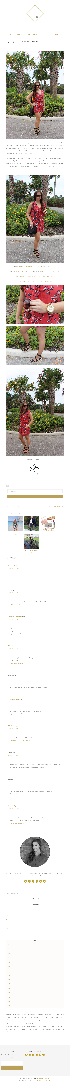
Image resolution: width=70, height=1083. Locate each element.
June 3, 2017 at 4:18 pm (13, 619)
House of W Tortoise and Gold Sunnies (50, 271)
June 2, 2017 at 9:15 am (13, 808)
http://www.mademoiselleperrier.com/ (20, 740)
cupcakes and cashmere (16, 45)
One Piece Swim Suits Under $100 (15, 533)
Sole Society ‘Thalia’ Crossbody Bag (22, 271)
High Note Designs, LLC (43, 1078)
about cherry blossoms (36, 143)
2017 (9, 984)
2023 (9, 958)
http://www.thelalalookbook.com (18, 714)
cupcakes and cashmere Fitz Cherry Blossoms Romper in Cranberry (36, 266)
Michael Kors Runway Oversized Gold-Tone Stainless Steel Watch (37, 276)
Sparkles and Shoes (35, 14)
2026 (9, 944)
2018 (9, 979)
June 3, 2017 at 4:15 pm (13, 648)
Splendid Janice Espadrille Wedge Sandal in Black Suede (38, 281)
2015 (9, 992)
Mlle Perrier (11, 726)
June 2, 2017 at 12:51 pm (14, 755)
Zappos (8, 936)
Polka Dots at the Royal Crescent (31, 551)
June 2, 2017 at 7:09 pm (13, 728)
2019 (9, 975)
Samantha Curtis (12, 566)
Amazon (8, 907)
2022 (9, 962)
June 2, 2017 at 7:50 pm (13, 702)
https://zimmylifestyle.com (17, 634)
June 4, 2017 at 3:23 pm (13, 592)
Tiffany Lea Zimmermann (15, 616)
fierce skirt (47, 161)
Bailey (10, 590)
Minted (8, 919)
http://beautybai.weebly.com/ (17, 604)
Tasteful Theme (34, 1080)
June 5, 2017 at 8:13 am (13, 568)
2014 (9, 997)
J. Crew (8, 916)
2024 (9, 953)
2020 (9, 971)
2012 (9, 1006)
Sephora (8, 924)
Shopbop (33, 45)
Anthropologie (9, 912)
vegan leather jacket (23, 161)
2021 (9, 966)
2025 (9, 949)
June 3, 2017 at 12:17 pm (14, 678)
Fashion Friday (26, 45)
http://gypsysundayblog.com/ (18, 823)
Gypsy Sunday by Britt (14, 806)
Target (7, 928)
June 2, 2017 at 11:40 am (14, 782)
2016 (9, 988)
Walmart (8, 932)
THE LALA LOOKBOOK (14, 699)
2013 (9, 1001)
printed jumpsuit (35, 161)
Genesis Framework (45, 1080)
